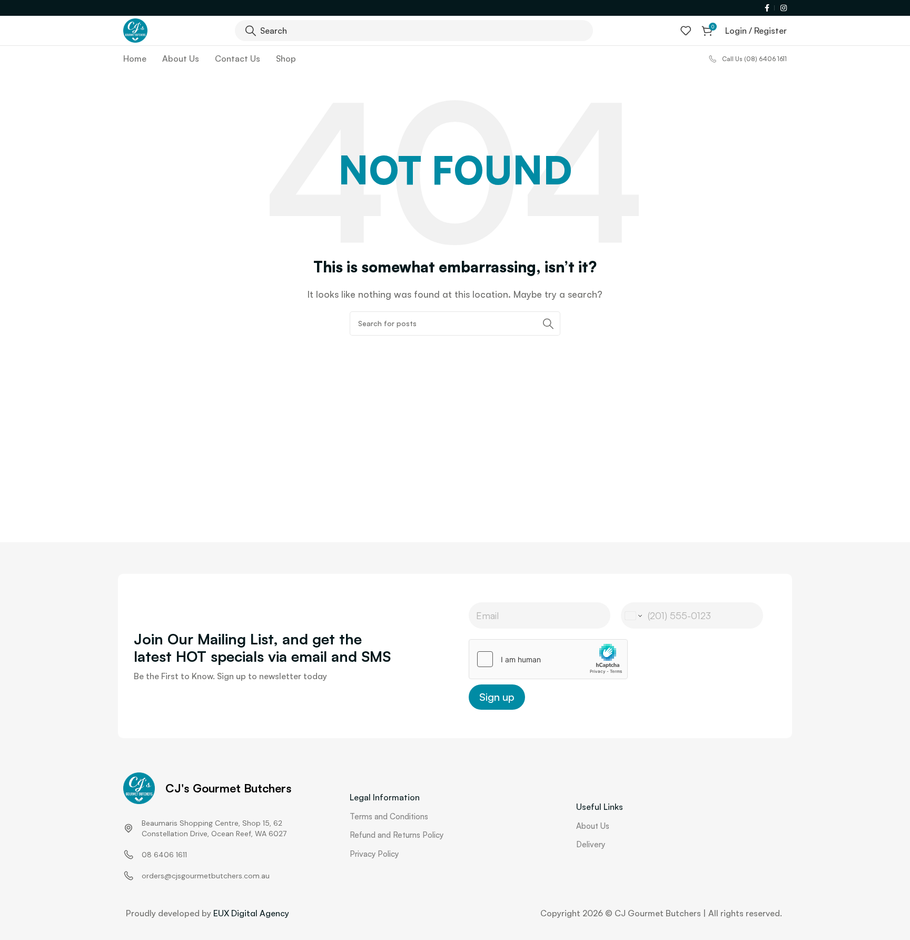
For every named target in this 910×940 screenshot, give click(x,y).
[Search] (548, 323)
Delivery (590, 844)
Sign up (497, 696)
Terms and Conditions (389, 816)
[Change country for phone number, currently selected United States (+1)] (633, 615)
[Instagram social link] (782, 8)
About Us (592, 826)
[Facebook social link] (768, 8)
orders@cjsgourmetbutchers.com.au (206, 875)
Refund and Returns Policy (396, 835)
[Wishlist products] (685, 30)
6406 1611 (170, 854)
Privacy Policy (374, 854)
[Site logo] (135, 29)
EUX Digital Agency (251, 913)
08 (147, 854)
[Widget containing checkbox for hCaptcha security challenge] (548, 659)
